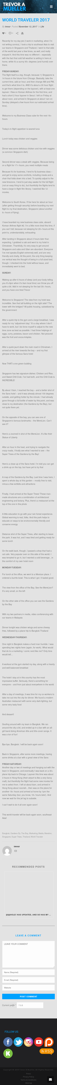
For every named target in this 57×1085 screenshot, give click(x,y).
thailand (26, 837)
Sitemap (28, 1083)
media (41, 833)
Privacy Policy (28, 1077)
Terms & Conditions (28, 1080)
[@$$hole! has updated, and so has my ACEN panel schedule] (29, 891)
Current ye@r (9, 1005)
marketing (33, 833)
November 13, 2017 (28, 26)
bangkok (6, 833)
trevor (8, 26)
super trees (17, 837)
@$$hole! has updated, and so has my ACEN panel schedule (29, 914)
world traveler (37, 837)
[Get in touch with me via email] (15, 851)
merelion (48, 833)
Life (42, 26)
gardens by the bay (19, 833)
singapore (6, 837)
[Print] (23, 33)
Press (28, 1074)
